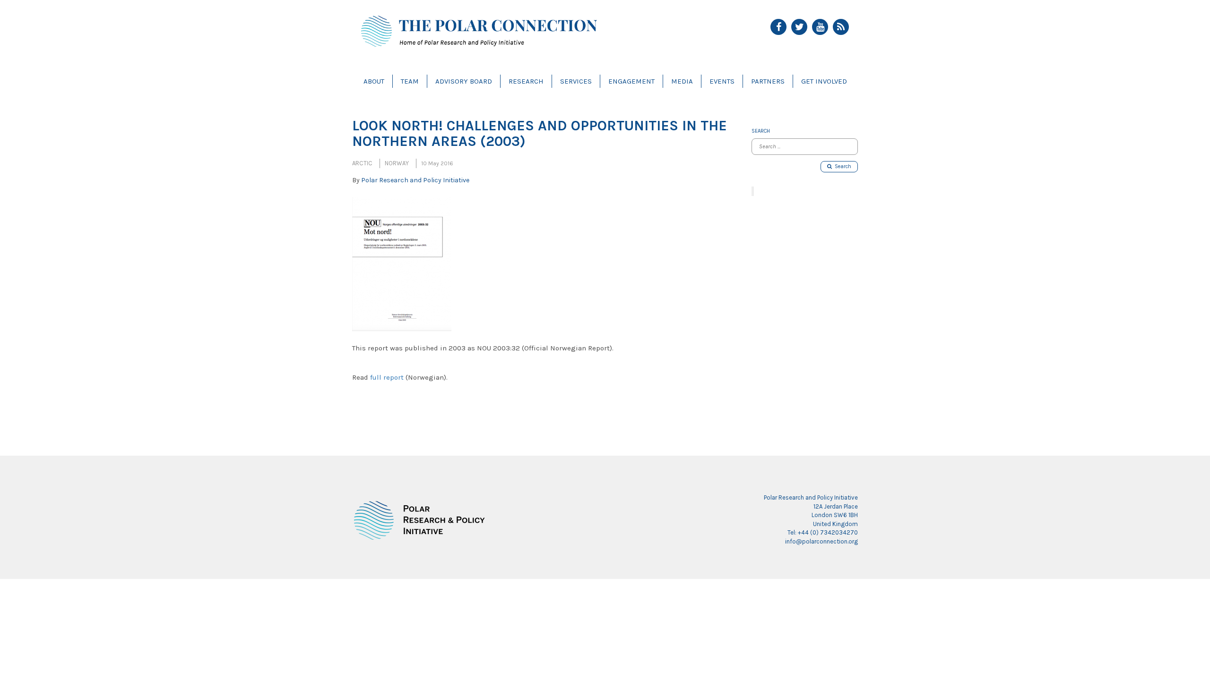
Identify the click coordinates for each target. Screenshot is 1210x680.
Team (410, 81)
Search (841, 166)
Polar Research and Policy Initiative (415, 180)
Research (526, 81)
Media (682, 81)
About (373, 81)
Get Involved (824, 81)
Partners (768, 81)
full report (387, 377)
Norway (397, 163)
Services (576, 81)
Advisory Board (463, 81)
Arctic (362, 163)
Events (722, 81)
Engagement (631, 81)
